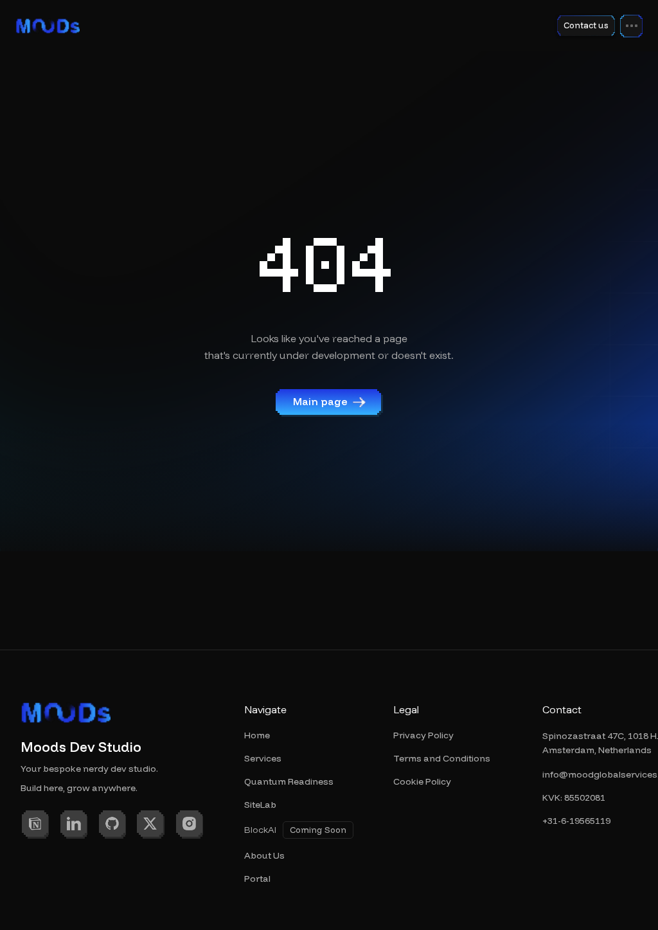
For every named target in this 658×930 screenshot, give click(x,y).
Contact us (586, 25)
